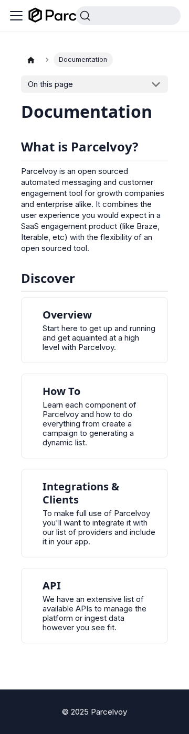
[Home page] (31, 59)
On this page (50, 84)
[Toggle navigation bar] (16, 16)
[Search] (128, 15)
